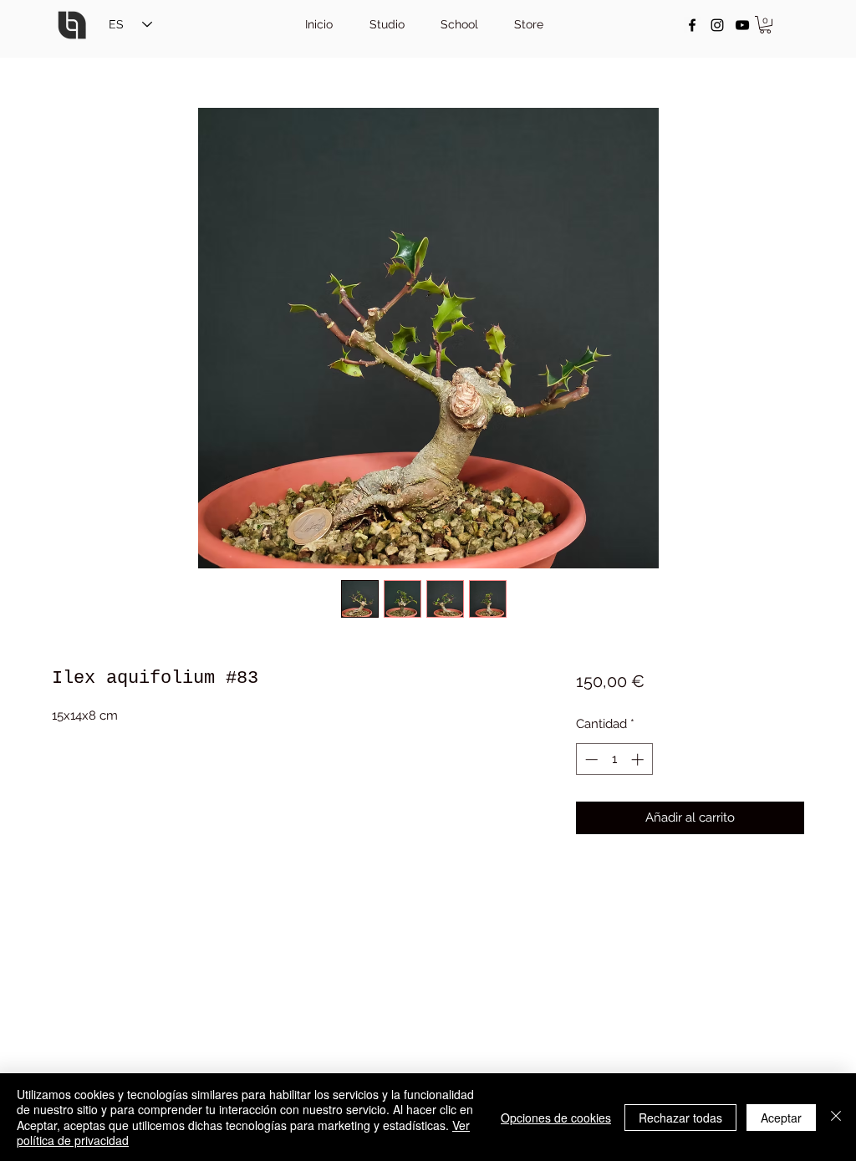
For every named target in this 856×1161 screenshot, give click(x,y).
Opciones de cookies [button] (556, 1117)
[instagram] (717, 25)
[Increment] (639, 759)
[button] (765, 24)
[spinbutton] (614, 759)
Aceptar (781, 1117)
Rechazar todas (680, 1117)
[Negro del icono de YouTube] (742, 25)
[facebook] (692, 25)
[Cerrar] (836, 1117)
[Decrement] (589, 759)
